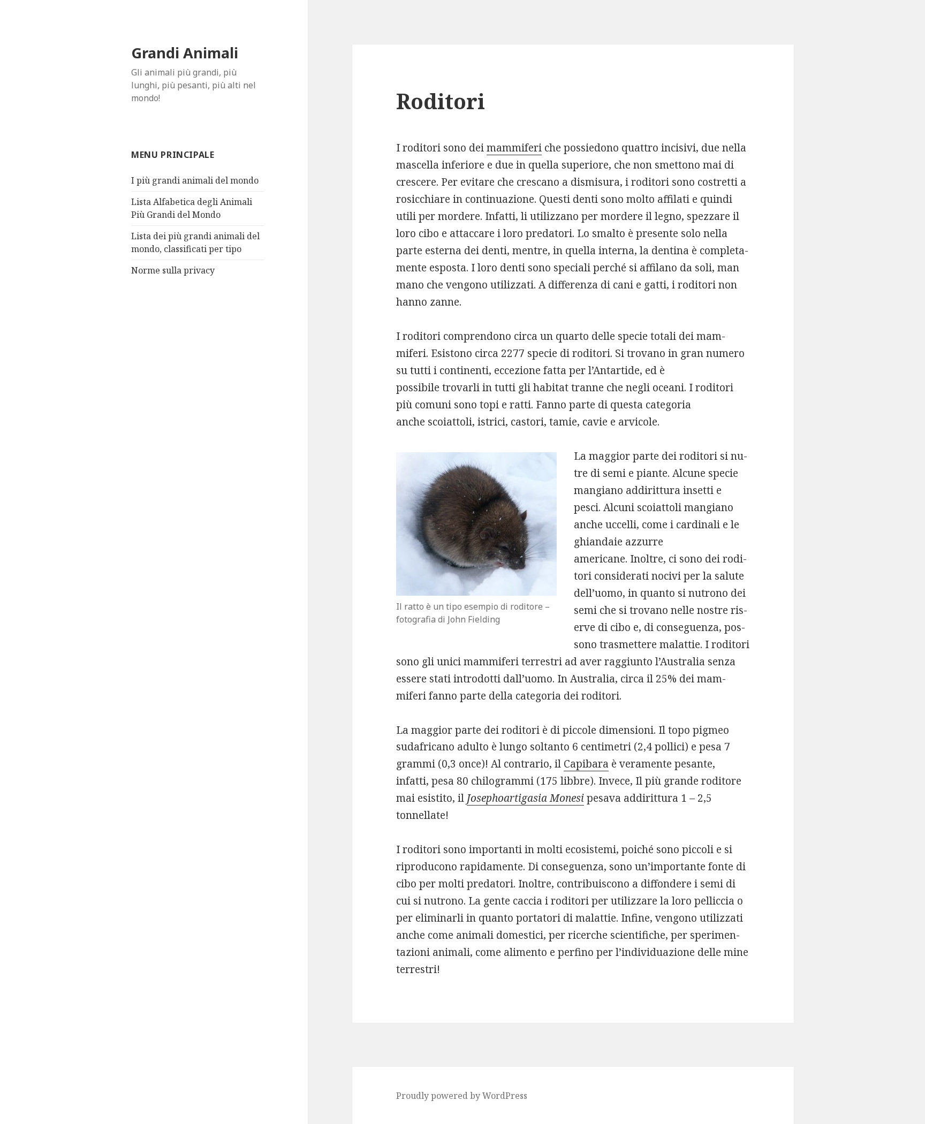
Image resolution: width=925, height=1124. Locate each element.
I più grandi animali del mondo (195, 180)
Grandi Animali (184, 53)
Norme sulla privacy (173, 270)
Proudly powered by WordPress (461, 1096)
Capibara (586, 764)
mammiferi (514, 148)
